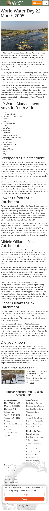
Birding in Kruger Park (34, 424)
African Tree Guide (10, 480)
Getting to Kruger (32, 440)
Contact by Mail (10, 409)
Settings (24, 495)
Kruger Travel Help (32, 455)
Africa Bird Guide (10, 471)
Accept (24, 499)
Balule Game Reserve (34, 403)
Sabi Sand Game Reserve (35, 409)
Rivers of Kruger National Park (17, 367)
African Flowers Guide (11, 474)
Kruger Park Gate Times (34, 452)
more (32, 383)
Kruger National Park (33, 427)
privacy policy (12, 490)
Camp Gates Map (32, 449)
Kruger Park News (32, 461)
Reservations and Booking (13, 424)
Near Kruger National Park (35, 421)
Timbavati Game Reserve (35, 418)
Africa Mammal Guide (11, 468)
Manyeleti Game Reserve (35, 406)
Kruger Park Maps (32, 434)
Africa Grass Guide (10, 477)
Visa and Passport (10, 430)
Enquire (38, 3)
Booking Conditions (10, 427)
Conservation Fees (32, 458)
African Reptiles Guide (11, 483)
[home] (15, 3)
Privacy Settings (24, 506)
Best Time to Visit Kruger (35, 437)
